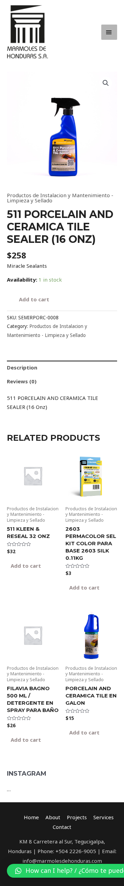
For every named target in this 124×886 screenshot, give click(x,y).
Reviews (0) (22, 381)
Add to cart (34, 299)
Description (22, 367)
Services (103, 817)
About (52, 817)
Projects (77, 817)
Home (31, 817)
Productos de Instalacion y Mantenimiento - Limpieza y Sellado (60, 198)
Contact (62, 826)
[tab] (62, 367)
